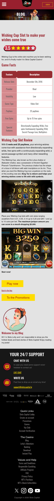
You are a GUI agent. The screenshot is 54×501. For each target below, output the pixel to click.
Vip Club (27, 427)
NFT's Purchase (27, 479)
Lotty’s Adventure (27, 443)
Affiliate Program (27, 469)
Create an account (27, 417)
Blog (27, 440)
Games (27, 424)
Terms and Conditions (27, 463)
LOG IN (48, 4)
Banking (27, 447)
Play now (12, 283)
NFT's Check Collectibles (27, 482)
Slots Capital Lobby (27, 414)
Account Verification (27, 430)
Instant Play (27, 453)
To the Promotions (18, 297)
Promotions (27, 421)
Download (27, 450)
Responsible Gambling (27, 466)
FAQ (27, 473)
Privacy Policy (27, 476)
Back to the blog (7, 290)
